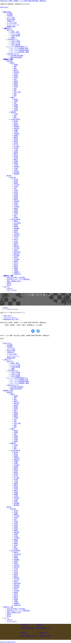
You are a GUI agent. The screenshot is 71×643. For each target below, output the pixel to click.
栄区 (15, 79)
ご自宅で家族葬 (15, 44)
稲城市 (16, 225)
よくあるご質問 (12, 23)
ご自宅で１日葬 (15, 43)
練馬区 (16, 212)
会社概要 (9, 14)
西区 (15, 90)
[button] (27, 626)
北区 (15, 188)
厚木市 (16, 123)
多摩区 (16, 106)
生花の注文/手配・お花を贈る (16, 277)
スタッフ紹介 (11, 17)
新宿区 (16, 195)
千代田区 (16, 206)
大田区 (16, 186)
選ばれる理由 (11, 19)
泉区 (15, 68)
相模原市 (13, 112)
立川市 (16, 241)
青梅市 (16, 226)
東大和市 (16, 255)
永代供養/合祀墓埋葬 (16, 55)
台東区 (16, 203)
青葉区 (16, 64)
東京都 (9, 175)
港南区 (16, 75)
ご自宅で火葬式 (15, 41)
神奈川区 (16, 72)
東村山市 (16, 254)
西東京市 (16, 246)
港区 (15, 215)
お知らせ (9, 288)
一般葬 (12, 37)
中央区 (16, 114)
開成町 (16, 135)
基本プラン (10, 30)
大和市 (16, 170)
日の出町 (16, 259)
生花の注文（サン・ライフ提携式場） (18, 279)
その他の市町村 (15, 119)
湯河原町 (16, 172)
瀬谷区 (16, 81)
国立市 (16, 232)
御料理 (9, 283)
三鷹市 (16, 270)
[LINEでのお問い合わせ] (8, 642)
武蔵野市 (16, 272)
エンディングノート (13, 24)
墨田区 (16, 199)
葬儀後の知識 (11, 26)
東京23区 (13, 177)
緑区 (15, 94)
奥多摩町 (16, 228)
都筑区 (16, 83)
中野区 (16, 210)
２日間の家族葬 (15, 35)
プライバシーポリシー (10, 317)
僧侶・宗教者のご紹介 (14, 281)
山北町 (16, 168)
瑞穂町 (16, 268)
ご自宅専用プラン (12, 39)
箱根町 (16, 152)
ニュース (6, 618)
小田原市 (16, 134)
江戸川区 (16, 184)
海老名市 (16, 128)
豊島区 (16, 208)
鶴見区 (16, 84)
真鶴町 (16, 163)
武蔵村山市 (17, 274)
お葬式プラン (7, 359)
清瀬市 (16, 230)
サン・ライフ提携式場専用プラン (17, 46)
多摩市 (16, 243)
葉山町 (16, 155)
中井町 (16, 148)
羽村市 (16, 250)
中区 (15, 88)
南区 (15, 95)
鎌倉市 (16, 137)
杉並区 (16, 197)
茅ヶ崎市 (16, 146)
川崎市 (12, 97)
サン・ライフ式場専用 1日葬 (19, 48)
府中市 (16, 263)
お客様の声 (10, 21)
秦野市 (16, 154)
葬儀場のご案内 (8, 390)
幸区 (15, 103)
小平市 (16, 237)
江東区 (16, 190)
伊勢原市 (16, 126)
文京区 (16, 214)
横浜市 (12, 63)
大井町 (16, 132)
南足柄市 (16, 166)
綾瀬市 (16, 124)
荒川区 (16, 181)
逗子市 (16, 144)
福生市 (16, 265)
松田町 (16, 161)
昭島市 (16, 221)
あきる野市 (17, 223)
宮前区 (16, 110)
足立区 (16, 179)
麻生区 (16, 99)
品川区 (16, 192)
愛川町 (16, 121)
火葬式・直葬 (14, 32)
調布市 (16, 245)
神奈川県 (9, 61)
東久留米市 (17, 252)
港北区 (16, 77)
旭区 (15, 66)
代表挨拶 (9, 15)
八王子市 (16, 248)
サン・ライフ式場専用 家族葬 (19, 50)
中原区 (16, 108)
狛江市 (16, 239)
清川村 (16, 139)
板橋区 (16, 183)
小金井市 (16, 234)
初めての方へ (7, 343)
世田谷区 (16, 201)
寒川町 (16, 143)
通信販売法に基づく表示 (11, 319)
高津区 (16, 104)
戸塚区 (16, 86)
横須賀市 (16, 174)
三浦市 (16, 164)
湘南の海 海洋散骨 (16, 57)
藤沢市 (16, 159)
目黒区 (16, 217)
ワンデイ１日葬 (15, 34)
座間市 (16, 141)
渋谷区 (16, 194)
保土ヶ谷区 (17, 92)
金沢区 (16, 74)
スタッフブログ (12, 290)
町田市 (16, 266)
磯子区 (16, 70)
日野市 (16, 257)
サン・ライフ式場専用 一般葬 (19, 52)
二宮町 (16, 150)
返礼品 (9, 285)
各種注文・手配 (8, 607)
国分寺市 (16, 235)
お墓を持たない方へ (13, 54)
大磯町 (16, 130)
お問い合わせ (4, 7)
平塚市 (16, 157)
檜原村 (16, 261)
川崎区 (16, 101)
